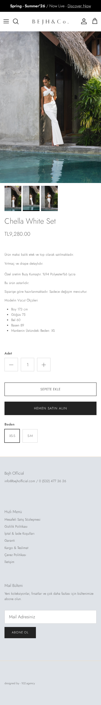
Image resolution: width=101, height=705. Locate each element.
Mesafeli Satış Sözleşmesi (22, 519)
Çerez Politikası (15, 554)
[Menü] (6, 21)
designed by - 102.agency (19, 683)
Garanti (9, 540)
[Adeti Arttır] (43, 364)
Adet (8, 353)
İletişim (9, 561)
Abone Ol (20, 632)
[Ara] (18, 21)
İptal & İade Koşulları (19, 533)
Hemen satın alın (50, 408)
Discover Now (79, 6)
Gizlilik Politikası (15, 526)
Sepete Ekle (50, 389)
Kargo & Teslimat (16, 547)
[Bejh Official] (50, 21)
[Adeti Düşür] (11, 364)
